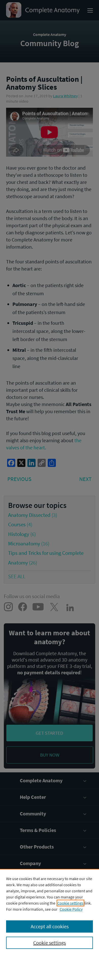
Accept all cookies (50, 926)
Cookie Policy (71, 909)
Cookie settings (70, 903)
